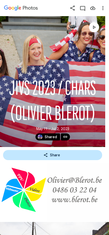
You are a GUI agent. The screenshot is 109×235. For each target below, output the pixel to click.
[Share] (72, 8)
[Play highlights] (94, 27)
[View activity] (83, 8)
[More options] (103, 8)
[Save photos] (93, 8)
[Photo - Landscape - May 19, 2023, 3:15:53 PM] (54, 192)
